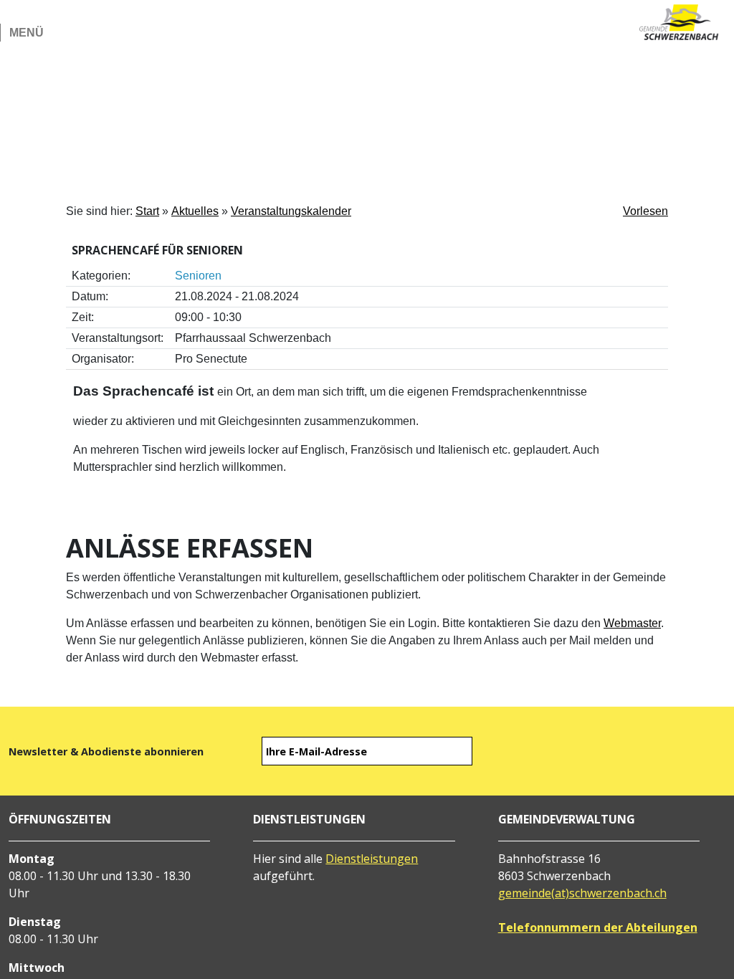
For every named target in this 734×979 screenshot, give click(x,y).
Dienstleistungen (371, 858)
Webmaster (632, 623)
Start (147, 211)
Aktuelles (195, 211)
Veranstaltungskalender (291, 211)
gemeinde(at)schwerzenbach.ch (582, 893)
